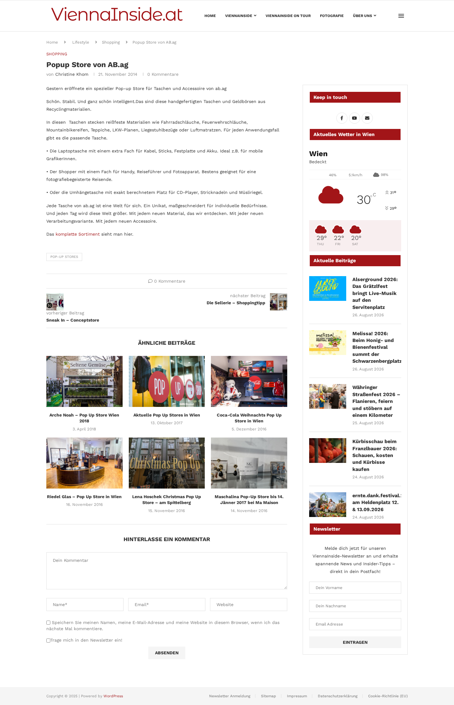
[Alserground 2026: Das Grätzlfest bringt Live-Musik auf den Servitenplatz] (327, 288)
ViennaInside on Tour (288, 16)
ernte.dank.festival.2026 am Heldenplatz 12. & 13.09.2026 (376, 502)
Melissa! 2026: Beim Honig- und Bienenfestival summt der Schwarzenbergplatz (376, 347)
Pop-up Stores (64, 257)
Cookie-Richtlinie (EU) (388, 696)
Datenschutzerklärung (337, 696)
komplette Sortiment (78, 234)
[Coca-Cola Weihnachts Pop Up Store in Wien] (249, 381)
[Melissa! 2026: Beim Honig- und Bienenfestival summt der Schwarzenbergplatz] (327, 342)
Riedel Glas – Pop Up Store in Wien (84, 496)
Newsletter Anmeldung (229, 696)
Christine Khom (71, 74)
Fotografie (332, 16)
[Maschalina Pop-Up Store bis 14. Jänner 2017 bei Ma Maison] (249, 463)
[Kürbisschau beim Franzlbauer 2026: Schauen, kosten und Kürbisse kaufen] (327, 450)
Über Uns (362, 16)
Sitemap (268, 696)
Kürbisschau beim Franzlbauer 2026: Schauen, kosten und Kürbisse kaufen (374, 455)
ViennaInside (238, 16)
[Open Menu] (401, 16)
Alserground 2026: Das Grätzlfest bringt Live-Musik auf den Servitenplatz (375, 293)
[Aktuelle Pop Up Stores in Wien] (167, 381)
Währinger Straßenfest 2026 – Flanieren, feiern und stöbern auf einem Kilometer (376, 401)
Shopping (111, 42)
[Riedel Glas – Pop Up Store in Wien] (84, 463)
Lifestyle (80, 42)
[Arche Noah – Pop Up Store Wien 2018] (84, 381)
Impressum (297, 696)
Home (210, 16)
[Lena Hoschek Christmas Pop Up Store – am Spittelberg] (167, 463)
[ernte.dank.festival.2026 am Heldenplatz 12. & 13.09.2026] (327, 504)
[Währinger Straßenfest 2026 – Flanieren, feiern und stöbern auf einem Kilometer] (327, 396)
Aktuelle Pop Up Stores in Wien (166, 414)
